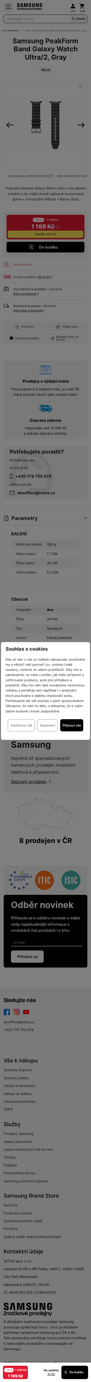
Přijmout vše (72, 725)
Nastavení (47, 725)
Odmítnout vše (21, 725)
